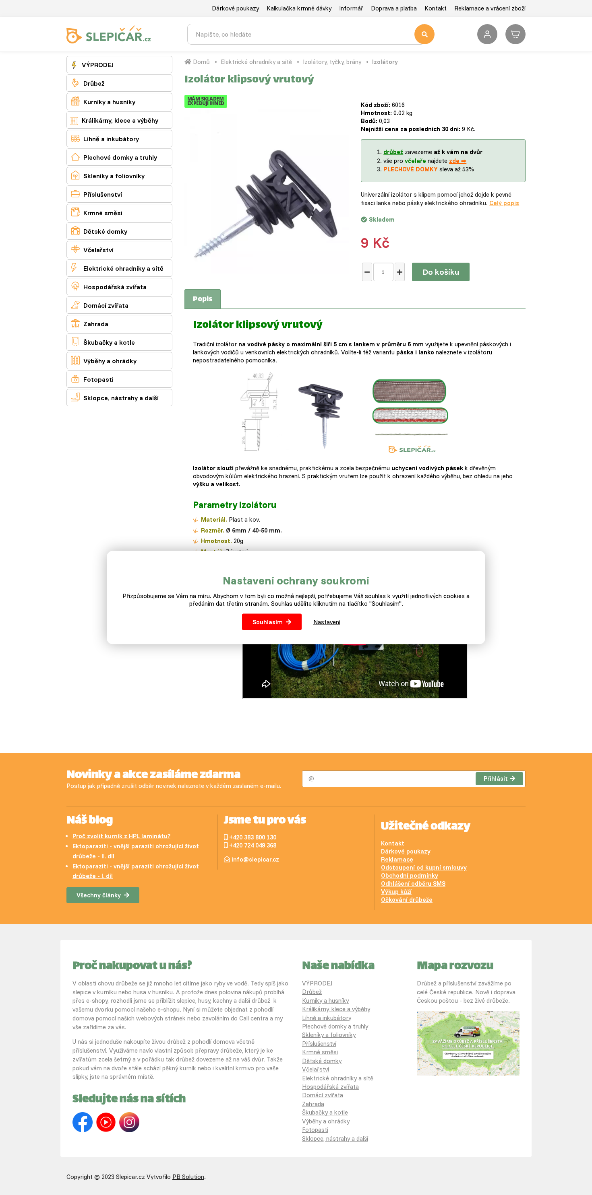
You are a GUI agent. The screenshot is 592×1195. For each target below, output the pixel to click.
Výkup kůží (396, 891)
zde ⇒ (457, 161)
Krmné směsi (96, 212)
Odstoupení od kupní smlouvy (424, 867)
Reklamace (397, 859)
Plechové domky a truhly (114, 156)
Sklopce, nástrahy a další (115, 397)
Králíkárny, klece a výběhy (119, 120)
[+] (400, 272)
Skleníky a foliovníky (108, 175)
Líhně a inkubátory (105, 138)
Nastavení (326, 622)
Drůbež (87, 82)
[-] (367, 272)
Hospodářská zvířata (109, 286)
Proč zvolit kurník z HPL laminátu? (121, 836)
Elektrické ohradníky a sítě (117, 267)
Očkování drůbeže (407, 899)
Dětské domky (99, 230)
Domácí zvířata (99, 304)
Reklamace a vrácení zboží (490, 8)
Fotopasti (92, 378)
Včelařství (92, 249)
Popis (202, 299)
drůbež (393, 152)
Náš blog (89, 821)
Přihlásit (496, 778)
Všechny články (99, 895)
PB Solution (188, 1177)
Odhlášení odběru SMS (413, 883)
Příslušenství (96, 193)
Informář (351, 8)
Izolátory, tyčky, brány (332, 62)
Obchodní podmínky (409, 875)
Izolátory (385, 62)
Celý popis (504, 203)
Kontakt (435, 8)
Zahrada (89, 323)
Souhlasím (268, 622)
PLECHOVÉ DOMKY (410, 169)
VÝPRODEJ (97, 65)
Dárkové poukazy (235, 8)
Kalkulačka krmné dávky (299, 8)
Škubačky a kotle (103, 341)
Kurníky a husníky (103, 101)
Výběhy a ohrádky (104, 360)
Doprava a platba (394, 8)
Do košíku (440, 272)
